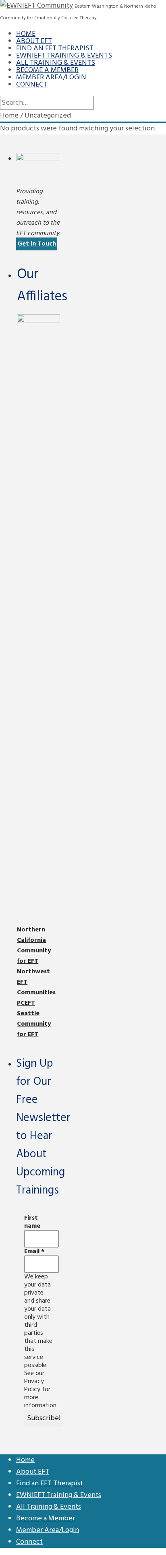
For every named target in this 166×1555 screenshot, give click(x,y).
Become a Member (47, 70)
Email (34, 1251)
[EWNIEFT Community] (36, 6)
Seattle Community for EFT (34, 1024)
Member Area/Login (51, 77)
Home (25, 34)
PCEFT (26, 1003)
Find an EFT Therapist (54, 48)
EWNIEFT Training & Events (64, 56)
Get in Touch (36, 244)
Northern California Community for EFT (34, 945)
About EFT (34, 41)
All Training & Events (55, 63)
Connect (31, 85)
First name (32, 1222)
